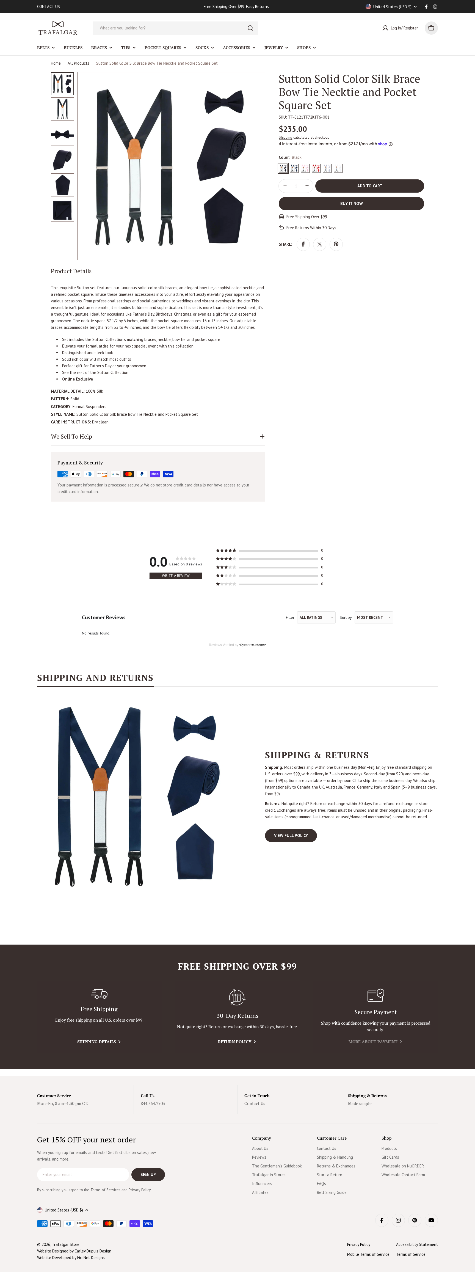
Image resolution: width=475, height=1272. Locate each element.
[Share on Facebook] (303, 244)
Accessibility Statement (417, 1244)
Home (56, 63)
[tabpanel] (237, 796)
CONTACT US (48, 6)
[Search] (250, 28)
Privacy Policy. (140, 1189)
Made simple (360, 1103)
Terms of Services (105, 1189)
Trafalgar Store (65, 1244)
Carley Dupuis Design (92, 1251)
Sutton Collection (112, 372)
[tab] (95, 679)
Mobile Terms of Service (368, 1254)
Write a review (176, 575)
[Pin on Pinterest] (336, 244)
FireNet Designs (91, 1257)
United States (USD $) (392, 6)
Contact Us (254, 1103)
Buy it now (351, 203)
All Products (78, 63)
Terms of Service (411, 1254)
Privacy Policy (358, 1244)
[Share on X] (319, 244)
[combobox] (175, 28)
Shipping (285, 137)
